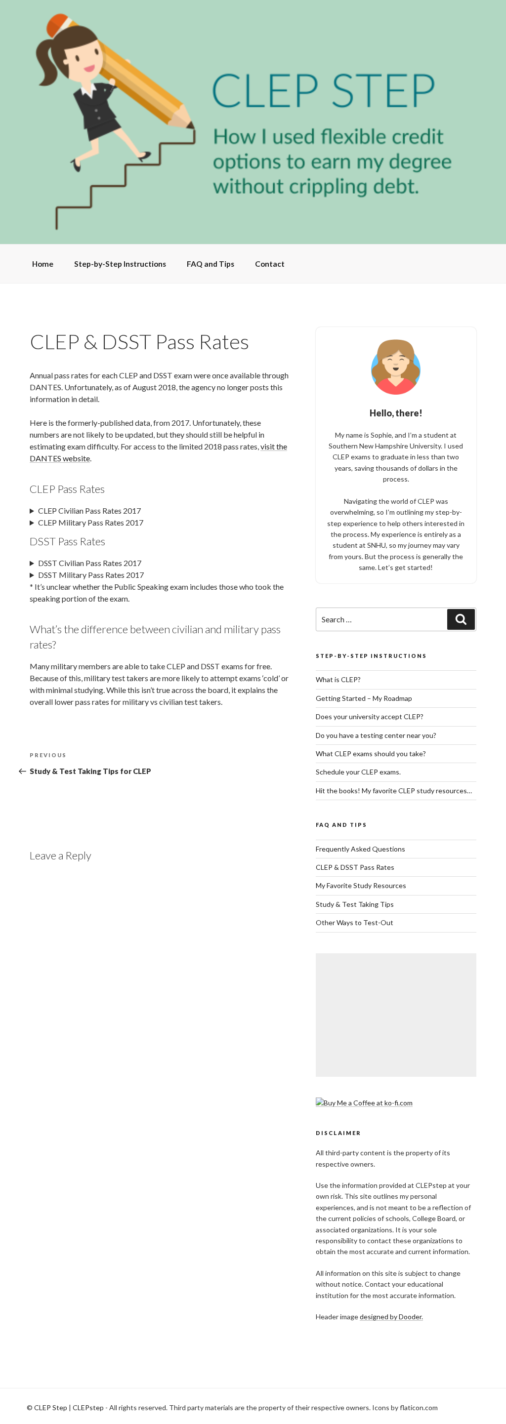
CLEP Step (50, 1407)
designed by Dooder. (391, 1316)
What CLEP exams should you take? (371, 753)
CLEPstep (88, 1407)
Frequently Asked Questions (360, 849)
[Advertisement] (396, 1015)
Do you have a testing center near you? (376, 735)
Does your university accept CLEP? (369, 716)
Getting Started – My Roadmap (364, 698)
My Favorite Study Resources (361, 885)
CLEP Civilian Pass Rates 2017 (89, 510)
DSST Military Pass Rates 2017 (91, 574)
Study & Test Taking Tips (355, 904)
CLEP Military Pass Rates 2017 (90, 522)
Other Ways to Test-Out (354, 922)
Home (42, 263)
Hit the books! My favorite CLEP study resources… (394, 790)
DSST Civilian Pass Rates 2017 (89, 563)
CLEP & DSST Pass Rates (355, 867)
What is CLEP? (338, 679)
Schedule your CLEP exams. (358, 772)
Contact (270, 263)
